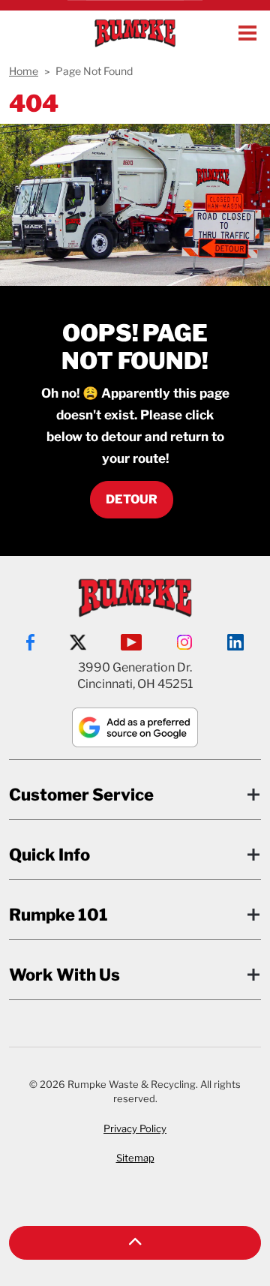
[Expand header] (247, 33)
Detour (132, 499)
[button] (135, 1243)
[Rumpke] (135, 33)
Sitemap (135, 1158)
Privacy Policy (135, 1128)
